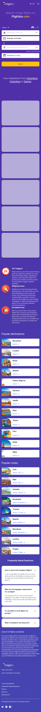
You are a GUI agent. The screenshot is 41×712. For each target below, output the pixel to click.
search (15, 344)
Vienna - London (18, 542)
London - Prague (18, 552)
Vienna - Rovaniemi (19, 502)
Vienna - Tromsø (18, 512)
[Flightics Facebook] (10, 707)
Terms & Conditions (8, 683)
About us (4, 692)
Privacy (4, 689)
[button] (38, 4)
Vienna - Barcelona (19, 532)
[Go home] (8, 665)
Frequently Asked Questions (11, 686)
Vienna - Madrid (17, 522)
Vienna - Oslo (17, 473)
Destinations (6, 694)
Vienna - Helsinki (18, 492)
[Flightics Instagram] (6, 707)
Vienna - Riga (17, 482)
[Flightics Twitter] (3, 707)
